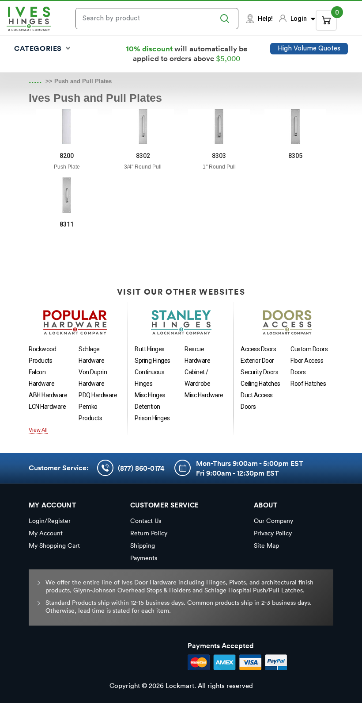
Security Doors (259, 372)
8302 (143, 155)
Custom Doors (309, 349)
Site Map (266, 545)
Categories (39, 48)
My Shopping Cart (54, 545)
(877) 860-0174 (141, 468)
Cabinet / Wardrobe (197, 378)
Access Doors (258, 349)
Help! (265, 18)
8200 (67, 155)
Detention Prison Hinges (152, 412)
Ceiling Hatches (260, 383)
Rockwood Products (42, 355)
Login (299, 18)
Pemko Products (90, 412)
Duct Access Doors (257, 401)
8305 (295, 155)
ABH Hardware (48, 395)
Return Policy (148, 533)
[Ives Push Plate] (67, 126)
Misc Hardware (204, 395)
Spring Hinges (152, 360)
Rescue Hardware (197, 355)
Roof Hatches (308, 383)
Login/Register (50, 521)
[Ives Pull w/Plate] (143, 126)
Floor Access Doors (306, 366)
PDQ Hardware (98, 395)
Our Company (273, 521)
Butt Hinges (150, 349)
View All (38, 430)
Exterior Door (257, 360)
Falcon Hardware (41, 378)
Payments (143, 558)
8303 (219, 155)
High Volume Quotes (309, 48)
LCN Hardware (47, 406)
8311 (67, 224)
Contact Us (145, 521)
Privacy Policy (273, 533)
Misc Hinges (150, 395)
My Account (46, 533)
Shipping (142, 545)
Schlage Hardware (91, 355)
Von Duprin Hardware (93, 378)
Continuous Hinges (149, 378)
